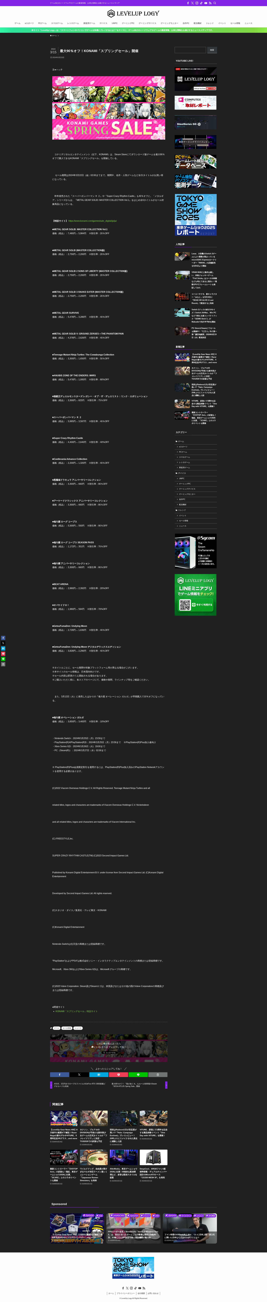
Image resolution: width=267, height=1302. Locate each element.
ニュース (78, 1028)
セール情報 (67, 1028)
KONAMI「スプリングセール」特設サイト (77, 1011)
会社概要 (141, 1293)
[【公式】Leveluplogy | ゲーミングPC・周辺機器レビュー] (133, 13)
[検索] (214, 3)
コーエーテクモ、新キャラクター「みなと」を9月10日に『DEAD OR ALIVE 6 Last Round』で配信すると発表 (204, 298)
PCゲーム (183, 452)
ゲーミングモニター (187, 494)
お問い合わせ (153, 1293)
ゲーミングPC (185, 484)
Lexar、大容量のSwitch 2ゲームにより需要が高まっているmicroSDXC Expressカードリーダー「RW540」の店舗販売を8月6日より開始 (204, 260)
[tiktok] (201, 3)
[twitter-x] (192, 3)
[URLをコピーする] (157, 1074)
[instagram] (197, 3)
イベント (182, 516)
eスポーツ (183, 447)
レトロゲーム (184, 462)
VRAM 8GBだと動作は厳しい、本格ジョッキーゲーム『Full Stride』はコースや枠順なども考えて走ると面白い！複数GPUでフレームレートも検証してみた (204, 280)
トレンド (182, 510)
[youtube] (206, 3)
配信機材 (182, 505)
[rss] (210, 3)
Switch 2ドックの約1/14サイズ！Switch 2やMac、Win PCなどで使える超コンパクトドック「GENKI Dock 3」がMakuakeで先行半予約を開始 (204, 316)
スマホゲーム (184, 457)
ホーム (111, 1293)
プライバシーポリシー (126, 1293)
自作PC (182, 499)
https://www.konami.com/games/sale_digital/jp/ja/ (92, 221)
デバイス (182, 473)
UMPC (181, 479)
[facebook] (188, 3)
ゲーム (56, 1028)
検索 (212, 50)
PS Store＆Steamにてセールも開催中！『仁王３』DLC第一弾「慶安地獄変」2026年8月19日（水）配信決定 (204, 332)
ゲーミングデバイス (187, 489)
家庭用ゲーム (184, 468)
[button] (59, 1074)
